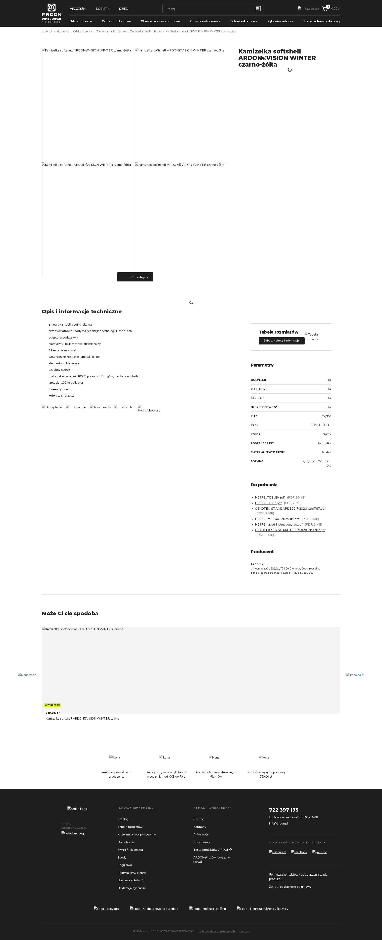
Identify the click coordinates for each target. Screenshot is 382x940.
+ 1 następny (138, 277)
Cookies (244, 931)
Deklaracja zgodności (132, 888)
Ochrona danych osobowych (217, 931)
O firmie (198, 819)
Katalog (123, 819)
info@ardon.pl (278, 824)
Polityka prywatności (132, 873)
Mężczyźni (78, 9)
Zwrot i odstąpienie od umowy (290, 887)
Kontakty (199, 827)
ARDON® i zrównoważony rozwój (211, 860)
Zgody (122, 857)
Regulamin (125, 865)
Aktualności (201, 834)
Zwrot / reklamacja (130, 850)
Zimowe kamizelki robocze (145, 31)
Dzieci (124, 9)
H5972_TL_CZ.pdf (268, 503)
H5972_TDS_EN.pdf (270, 497)
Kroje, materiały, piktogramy (137, 834)
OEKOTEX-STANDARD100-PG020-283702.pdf (290, 530)
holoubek (80, 828)
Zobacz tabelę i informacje (282, 340)
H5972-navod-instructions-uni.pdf (278, 524)
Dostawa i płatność (131, 880)
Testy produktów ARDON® (212, 850)
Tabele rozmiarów (130, 827)
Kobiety (102, 9)
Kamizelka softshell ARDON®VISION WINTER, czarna (82, 719)
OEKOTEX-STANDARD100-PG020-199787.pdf (290, 508)
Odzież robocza (82, 31)
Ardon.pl (47, 31)
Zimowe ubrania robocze (111, 31)
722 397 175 (283, 810)
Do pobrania (126, 842)
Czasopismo (201, 842)
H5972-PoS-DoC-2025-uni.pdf (277, 519)
